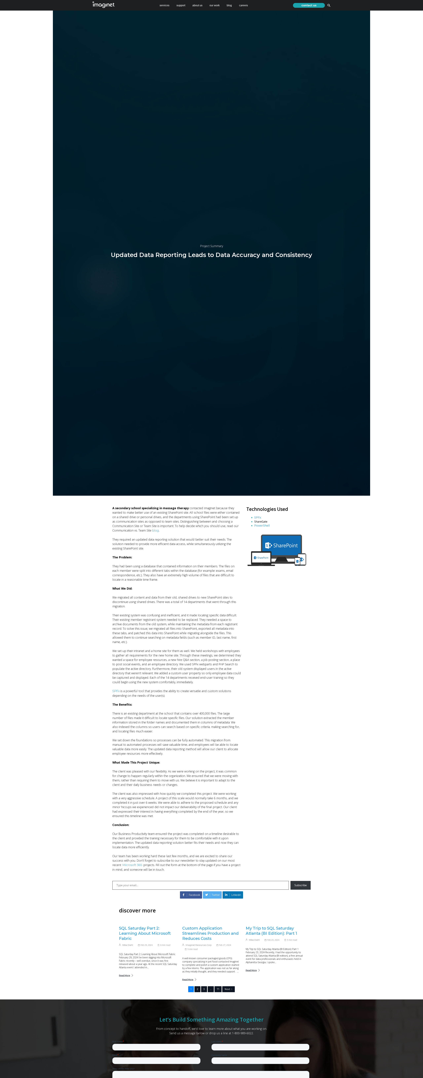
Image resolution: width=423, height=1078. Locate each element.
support (180, 5)
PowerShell (262, 525)
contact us (308, 5)
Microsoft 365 (132, 865)
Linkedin (236, 894)
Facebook (194, 894)
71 (218, 989)
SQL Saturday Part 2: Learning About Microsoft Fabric (145, 933)
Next (227, 989)
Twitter (216, 894)
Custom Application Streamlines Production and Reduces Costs (210, 933)
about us (197, 5)
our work (215, 5)
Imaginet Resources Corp (199, 945)
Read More (124, 975)
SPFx (116, 691)
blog (229, 5)
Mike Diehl (127, 945)
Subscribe (300, 885)
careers (243, 5)
